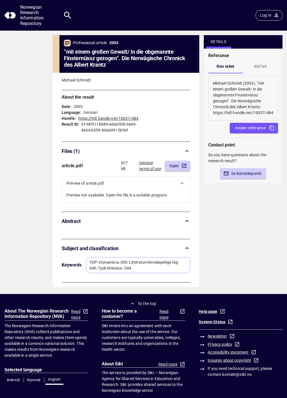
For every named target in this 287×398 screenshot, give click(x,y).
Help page (208, 311)
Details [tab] (218, 41)
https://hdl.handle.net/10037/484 (108, 118)
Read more (75, 314)
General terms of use (150, 165)
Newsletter (217, 336)
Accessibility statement (228, 352)
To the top (147, 303)
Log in (265, 15)
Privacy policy (220, 344)
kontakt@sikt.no (237, 374)
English (54, 379)
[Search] (68, 15)
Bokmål (13, 380)
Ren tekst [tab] (226, 66)
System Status (212, 322)
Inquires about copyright (229, 360)
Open (174, 166)
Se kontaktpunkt (246, 173)
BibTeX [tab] (260, 66)
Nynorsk (34, 380)
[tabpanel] (243, 98)
